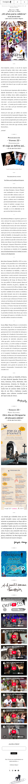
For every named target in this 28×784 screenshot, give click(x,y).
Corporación (10, 5)
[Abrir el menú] (24, 2)
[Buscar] (17, 2)
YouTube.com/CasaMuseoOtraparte (14, 180)
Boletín (15, 5)
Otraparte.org (5, 5)
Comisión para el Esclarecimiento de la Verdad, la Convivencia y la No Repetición (14, 251)
